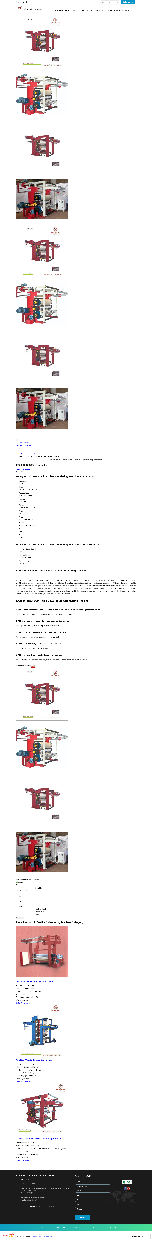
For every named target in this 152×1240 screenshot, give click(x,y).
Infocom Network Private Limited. (42, 1236)
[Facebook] (125, 1189)
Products (22, 451)
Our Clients (100, 10)
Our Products (87, 10)
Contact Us (130, 10)
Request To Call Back (24, 445)
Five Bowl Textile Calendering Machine (34, 1060)
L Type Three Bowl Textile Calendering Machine (38, 1138)
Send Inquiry (24, 443)
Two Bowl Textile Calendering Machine (34, 981)
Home (21, 449)
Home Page (59, 10)
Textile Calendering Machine (29, 454)
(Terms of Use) (52, 1234)
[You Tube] (128, 1189)
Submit (83, 1217)
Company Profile (72, 10)
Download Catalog (115, 10)
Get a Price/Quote (23, 469)
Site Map (112, 1227)
